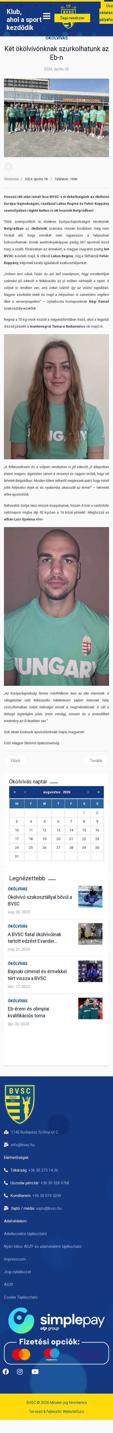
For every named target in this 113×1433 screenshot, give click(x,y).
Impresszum (15, 1259)
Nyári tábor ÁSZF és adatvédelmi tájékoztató (42, 1246)
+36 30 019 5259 (46, 1195)
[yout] (36, 1373)
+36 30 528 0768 (54, 1183)
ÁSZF (9, 1284)
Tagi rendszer (72, 18)
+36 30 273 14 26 (43, 1170)
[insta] (22, 1373)
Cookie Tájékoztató (21, 1297)
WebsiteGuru (73, 1411)
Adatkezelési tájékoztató (25, 1233)
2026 (66, 792)
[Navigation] (46, 17)
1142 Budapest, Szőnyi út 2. (35, 1132)
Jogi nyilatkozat (17, 1271)
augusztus (53, 792)
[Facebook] (8, 166)
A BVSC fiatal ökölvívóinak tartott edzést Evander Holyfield (34, 941)
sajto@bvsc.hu (48, 1208)
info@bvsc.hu (23, 1144)
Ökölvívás (56, 37)
